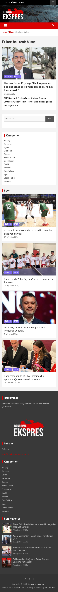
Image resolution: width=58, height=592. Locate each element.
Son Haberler (12, 518)
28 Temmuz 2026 (11, 383)
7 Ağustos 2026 (10, 334)
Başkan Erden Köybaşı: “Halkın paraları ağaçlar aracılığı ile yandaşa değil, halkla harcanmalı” (28, 87)
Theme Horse (18, 587)
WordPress (50, 587)
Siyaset (7, 168)
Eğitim (6, 147)
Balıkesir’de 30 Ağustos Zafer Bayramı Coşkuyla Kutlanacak (31, 560)
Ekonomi (8, 77)
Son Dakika (9, 171)
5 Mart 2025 (9, 94)
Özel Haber (9, 161)
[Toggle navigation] (5, 25)
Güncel (17, 77)
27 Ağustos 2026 (20, 565)
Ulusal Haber (9, 178)
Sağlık (6, 164)
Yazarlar (7, 181)
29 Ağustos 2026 (11, 237)
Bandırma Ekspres (36, 584)
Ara (49, 118)
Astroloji (7, 144)
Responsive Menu (53, 2)
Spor (6, 174)
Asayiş (7, 140)
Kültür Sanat (9, 157)
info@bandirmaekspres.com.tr (15, 454)
